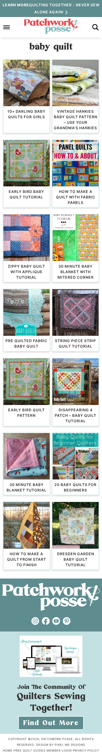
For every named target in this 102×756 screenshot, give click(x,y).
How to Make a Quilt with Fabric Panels (75, 197)
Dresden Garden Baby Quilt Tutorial (75, 559)
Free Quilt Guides (30, 750)
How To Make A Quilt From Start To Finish (26, 559)
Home (8, 750)
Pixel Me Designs (70, 745)
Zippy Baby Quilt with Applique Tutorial (26, 271)
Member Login (59, 750)
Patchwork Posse (51, 26)
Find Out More (51, 723)
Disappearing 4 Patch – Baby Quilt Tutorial (75, 415)
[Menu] (6, 27)
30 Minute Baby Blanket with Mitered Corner (76, 271)
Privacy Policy (86, 750)
